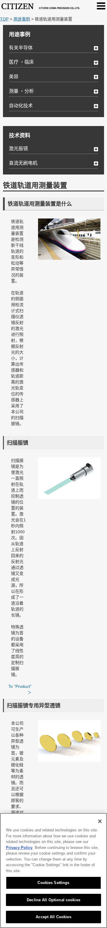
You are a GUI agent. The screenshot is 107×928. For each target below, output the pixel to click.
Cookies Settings (53, 882)
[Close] (99, 821)
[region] (53, 870)
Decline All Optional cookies (53, 900)
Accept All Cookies (53, 917)
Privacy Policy (19, 847)
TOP (4, 19)
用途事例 (21, 19)
